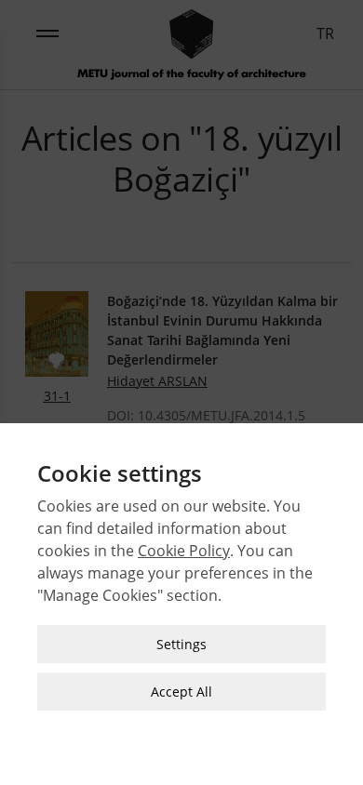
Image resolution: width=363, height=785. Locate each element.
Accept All (181, 691)
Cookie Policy (184, 550)
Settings (181, 644)
